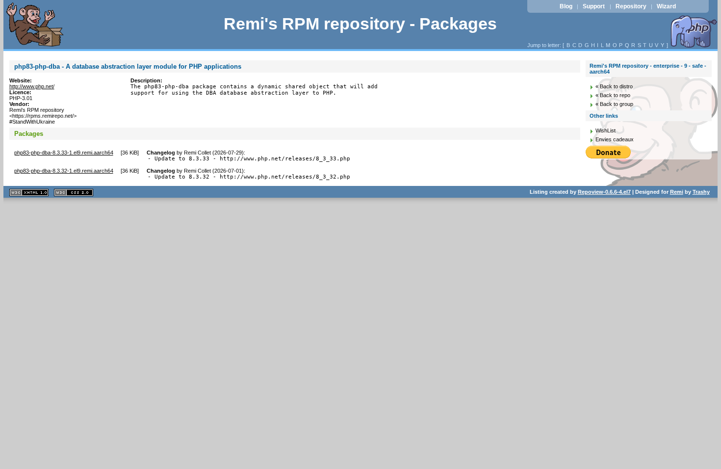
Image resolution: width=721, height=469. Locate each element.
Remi (676, 192)
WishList (605, 130)
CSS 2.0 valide (73, 192)
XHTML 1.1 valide (29, 192)
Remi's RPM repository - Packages (360, 24)
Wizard (666, 6)
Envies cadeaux (614, 139)
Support (594, 6)
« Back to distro (614, 86)
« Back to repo (612, 95)
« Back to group (614, 104)
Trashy (701, 192)
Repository (631, 6)
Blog (566, 6)
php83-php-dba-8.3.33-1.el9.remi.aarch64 (63, 153)
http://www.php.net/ (31, 86)
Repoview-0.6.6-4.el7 (604, 192)
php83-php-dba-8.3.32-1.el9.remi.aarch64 (63, 171)
